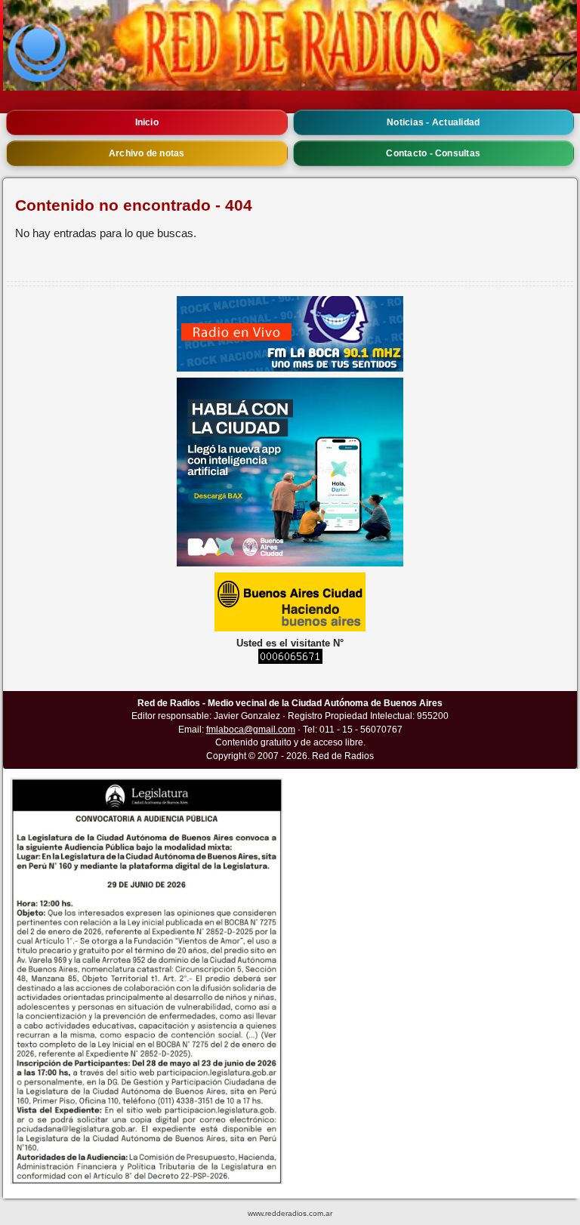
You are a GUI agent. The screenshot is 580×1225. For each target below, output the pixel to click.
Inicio (147, 122)
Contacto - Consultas (433, 153)
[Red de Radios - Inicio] (290, 45)
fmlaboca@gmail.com (250, 729)
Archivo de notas (147, 153)
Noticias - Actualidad (433, 122)
